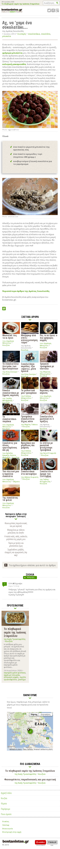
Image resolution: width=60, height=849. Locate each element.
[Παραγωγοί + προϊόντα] (30, 750)
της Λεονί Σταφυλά (48, 453)
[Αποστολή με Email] (4, 308)
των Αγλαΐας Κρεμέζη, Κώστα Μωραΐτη (9, 455)
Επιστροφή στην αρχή (11, 832)
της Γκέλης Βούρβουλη (45, 480)
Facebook (53, 10)
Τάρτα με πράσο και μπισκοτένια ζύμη (16, 544)
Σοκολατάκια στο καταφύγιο (29, 472)
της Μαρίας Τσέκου (29, 424)
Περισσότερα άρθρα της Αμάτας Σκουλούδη (25, 291)
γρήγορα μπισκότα (12, 52)
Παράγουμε (5, 808)
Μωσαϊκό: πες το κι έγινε (9, 336)
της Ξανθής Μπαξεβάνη (7, 399)
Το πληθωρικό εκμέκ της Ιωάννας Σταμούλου (20, 4)
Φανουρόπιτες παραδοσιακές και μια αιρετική (16, 524)
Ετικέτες (5, 821)
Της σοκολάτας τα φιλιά (10, 498)
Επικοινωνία (7, 828)
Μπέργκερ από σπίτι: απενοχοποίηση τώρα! (29, 339)
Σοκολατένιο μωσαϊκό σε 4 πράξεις (47, 418)
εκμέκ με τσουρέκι (12, 675)
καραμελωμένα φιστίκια (14, 672)
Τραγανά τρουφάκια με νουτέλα (47, 366)
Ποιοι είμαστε (6, 814)
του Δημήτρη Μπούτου (8, 342)
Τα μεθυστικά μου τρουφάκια (29, 391)
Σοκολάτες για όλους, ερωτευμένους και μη (9, 446)
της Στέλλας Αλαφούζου (26, 397)
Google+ (57, 10)
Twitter (49, 10)
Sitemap (5, 825)
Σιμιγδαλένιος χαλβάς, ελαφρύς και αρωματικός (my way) (16, 552)
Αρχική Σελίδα (6, 792)
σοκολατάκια (34, 34)
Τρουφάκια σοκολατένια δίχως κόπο (27, 418)
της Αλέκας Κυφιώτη (29, 477)
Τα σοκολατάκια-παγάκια (9, 419)
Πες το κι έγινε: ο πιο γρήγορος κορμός (48, 337)
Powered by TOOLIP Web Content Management (52, 843)
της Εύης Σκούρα (9, 372)
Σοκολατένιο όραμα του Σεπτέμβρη (46, 473)
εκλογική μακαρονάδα (14, 64)
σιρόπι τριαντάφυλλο (15, 678)
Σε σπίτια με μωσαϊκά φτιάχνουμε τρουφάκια (46, 446)
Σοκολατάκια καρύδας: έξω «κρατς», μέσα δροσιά (28, 367)
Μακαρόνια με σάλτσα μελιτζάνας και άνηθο (15, 531)
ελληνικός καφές (11, 677)
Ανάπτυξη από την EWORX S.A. (40, 843)
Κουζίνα (6, 345)
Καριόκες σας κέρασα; (46, 391)
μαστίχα (22, 679)
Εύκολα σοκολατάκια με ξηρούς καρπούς (10, 392)
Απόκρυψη (30, 577)
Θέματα (16, 481)
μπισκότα (6, 36)
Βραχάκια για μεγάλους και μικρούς (28, 445)
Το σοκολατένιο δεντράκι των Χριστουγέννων (10, 366)
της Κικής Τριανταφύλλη (14, 639)
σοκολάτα (45, 34)
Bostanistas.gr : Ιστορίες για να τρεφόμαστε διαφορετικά (12, 10)
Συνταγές (22, 33)
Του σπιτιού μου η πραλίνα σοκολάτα (10, 473)
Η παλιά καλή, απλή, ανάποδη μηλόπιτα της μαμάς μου (15, 538)
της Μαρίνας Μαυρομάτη (45, 373)
